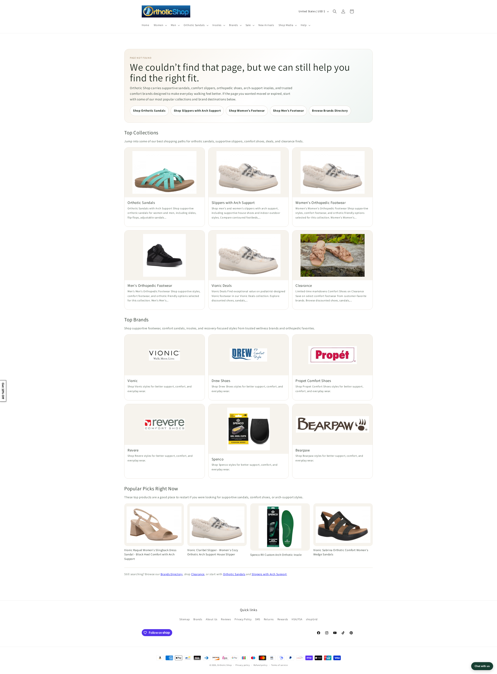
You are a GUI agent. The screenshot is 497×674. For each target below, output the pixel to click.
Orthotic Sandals (234, 574)
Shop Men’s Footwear (288, 111)
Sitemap (184, 619)
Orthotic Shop (224, 665)
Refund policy (260, 665)
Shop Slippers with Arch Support (197, 111)
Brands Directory (172, 574)
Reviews (226, 619)
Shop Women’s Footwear (247, 111)
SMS (257, 619)
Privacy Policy (243, 619)
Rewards (282, 619)
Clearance (197, 574)
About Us (211, 619)
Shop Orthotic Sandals (149, 111)
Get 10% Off (3, 391)
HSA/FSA (297, 619)
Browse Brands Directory (330, 111)
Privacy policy (242, 665)
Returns (269, 619)
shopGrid (312, 619)
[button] (160, 25)
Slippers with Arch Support (269, 574)
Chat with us (482, 666)
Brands (197, 619)
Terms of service (279, 665)
